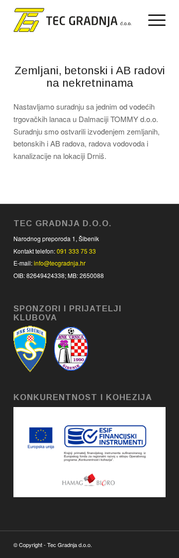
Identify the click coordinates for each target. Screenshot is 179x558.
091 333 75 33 (76, 251)
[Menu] (152, 20)
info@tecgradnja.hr (60, 263)
